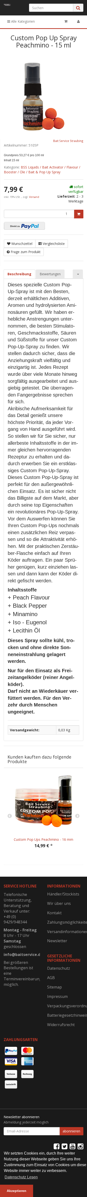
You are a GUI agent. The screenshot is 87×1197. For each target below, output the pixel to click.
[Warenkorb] (66, 21)
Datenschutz (58, 968)
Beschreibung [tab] (19, 274)
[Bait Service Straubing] (7, 5)
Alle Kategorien (22, 21)
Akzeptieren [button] (16, 1191)
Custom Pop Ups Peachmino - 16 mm (43, 839)
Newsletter (57, 940)
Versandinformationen (65, 931)
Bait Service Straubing (68, 141)
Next (77, 816)
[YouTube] (72, 1146)
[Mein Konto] (78, 21)
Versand (34, 197)
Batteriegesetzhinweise (65, 1015)
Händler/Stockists (63, 894)
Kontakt (54, 912)
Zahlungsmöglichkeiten (65, 922)
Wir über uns (59, 903)
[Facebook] (56, 1146)
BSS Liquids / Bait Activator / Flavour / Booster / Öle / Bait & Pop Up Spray (42, 169)
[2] (24, 226)
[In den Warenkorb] (78, 214)
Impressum (57, 996)
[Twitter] (64, 1146)
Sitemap (54, 987)
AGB (51, 977)
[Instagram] (80, 1146)
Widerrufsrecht (61, 1024)
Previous (9, 816)
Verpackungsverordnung (65, 1006)
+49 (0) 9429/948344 (15, 919)
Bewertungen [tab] (50, 274)
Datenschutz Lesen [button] (21, 1177)
